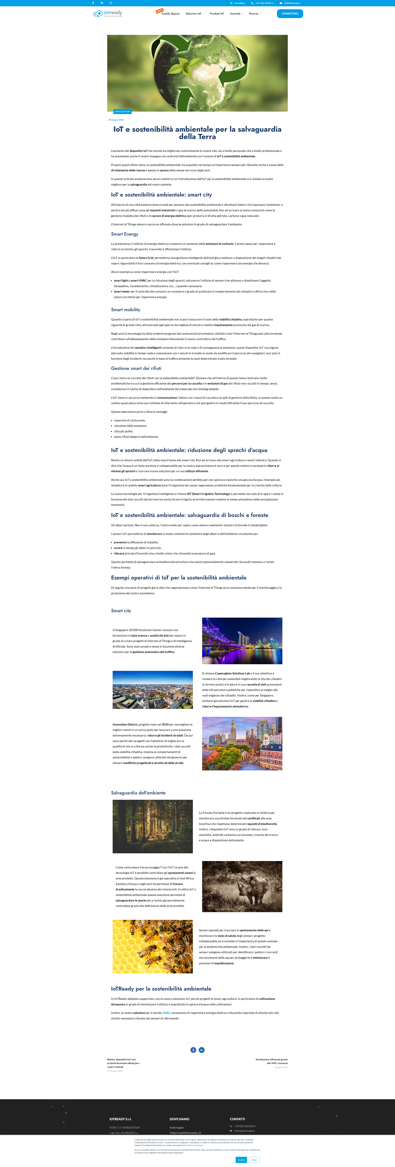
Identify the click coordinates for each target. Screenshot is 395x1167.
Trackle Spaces (170, 14)
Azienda (235, 14)
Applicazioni (122, 111)
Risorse (253, 14)
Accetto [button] (241, 1160)
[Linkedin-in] (102, 3)
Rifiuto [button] (254, 1160)
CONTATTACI (290, 13)
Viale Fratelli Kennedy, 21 (185, 1132)
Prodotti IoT (217, 14)
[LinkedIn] (202, 1050)
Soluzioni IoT (193, 14)
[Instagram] (110, 3)
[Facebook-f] (93, 3)
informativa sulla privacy (193, 1145)
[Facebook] (193, 1050)
